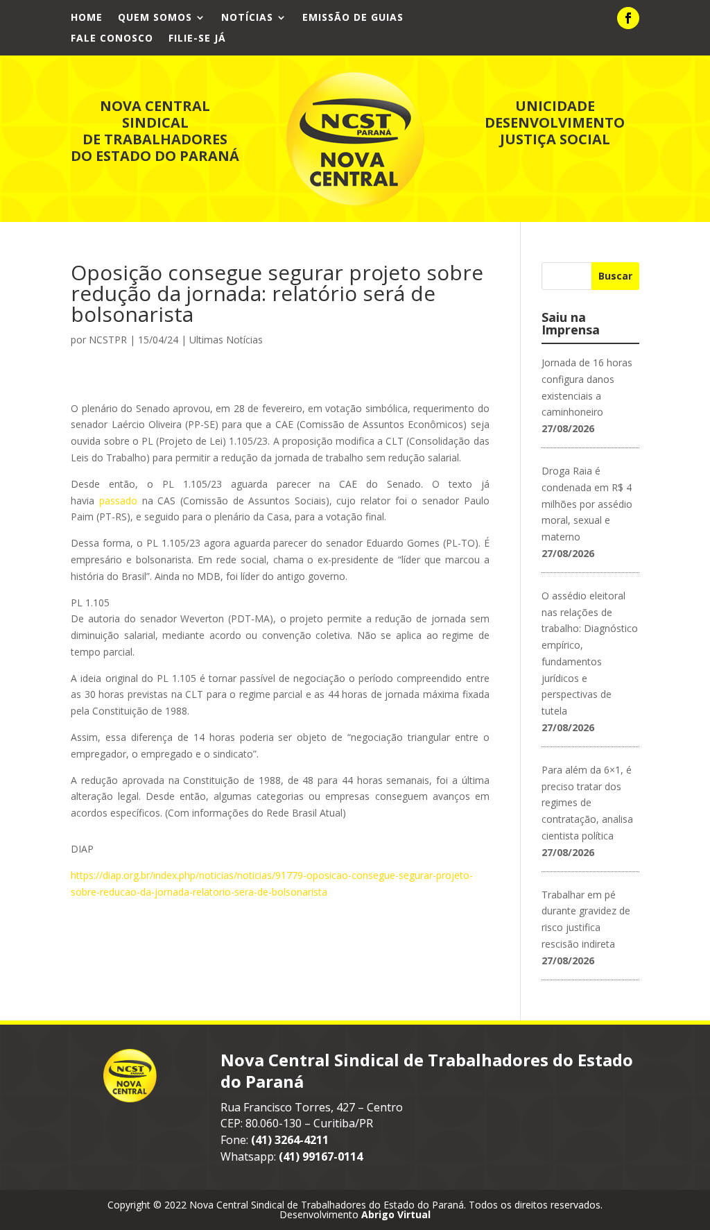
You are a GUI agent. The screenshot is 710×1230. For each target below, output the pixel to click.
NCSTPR (108, 339)
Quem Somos (155, 18)
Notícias (247, 18)
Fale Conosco (112, 38)
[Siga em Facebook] (628, 18)
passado (118, 500)
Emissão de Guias (353, 18)
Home (87, 18)
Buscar (615, 275)
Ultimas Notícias (226, 339)
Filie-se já (197, 38)
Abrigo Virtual (396, 1214)
